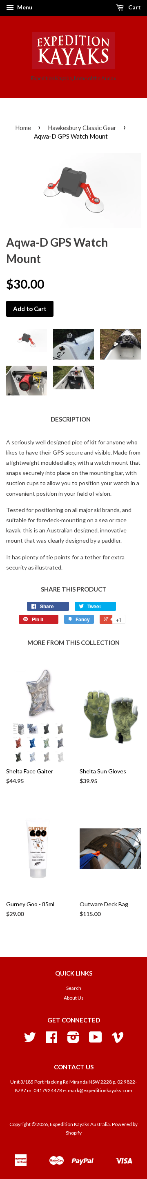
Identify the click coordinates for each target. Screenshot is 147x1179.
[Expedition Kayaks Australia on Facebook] (51, 1040)
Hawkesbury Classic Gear (82, 127)
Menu (24, 7)
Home (23, 127)
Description (71, 419)
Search (73, 988)
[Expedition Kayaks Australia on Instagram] (73, 1040)
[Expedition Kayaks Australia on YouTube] (95, 1040)
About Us (74, 998)
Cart (134, 7)
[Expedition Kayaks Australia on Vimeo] (117, 1040)
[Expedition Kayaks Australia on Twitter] (30, 1040)
